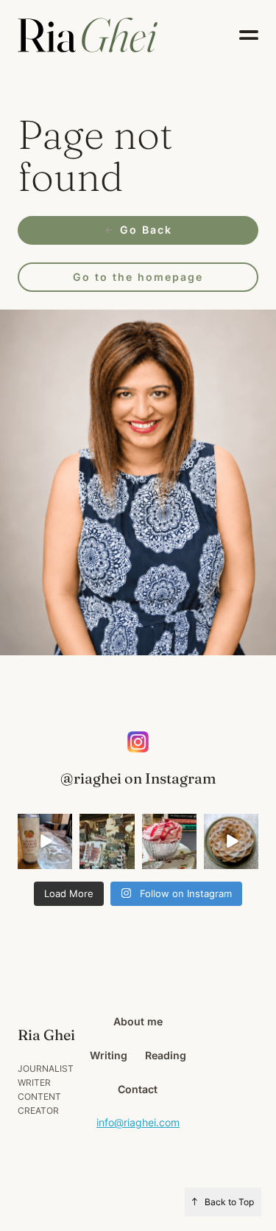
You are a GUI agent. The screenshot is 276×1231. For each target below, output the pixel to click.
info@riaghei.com (138, 1122)
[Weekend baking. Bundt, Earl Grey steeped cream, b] (231, 841)
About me (138, 1021)
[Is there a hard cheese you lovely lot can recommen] (106, 841)
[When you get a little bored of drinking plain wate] (45, 841)
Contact (138, 1089)
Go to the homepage (138, 277)
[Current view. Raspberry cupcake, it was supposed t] (169, 841)
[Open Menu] (248, 35)
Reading (165, 1055)
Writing (108, 1055)
